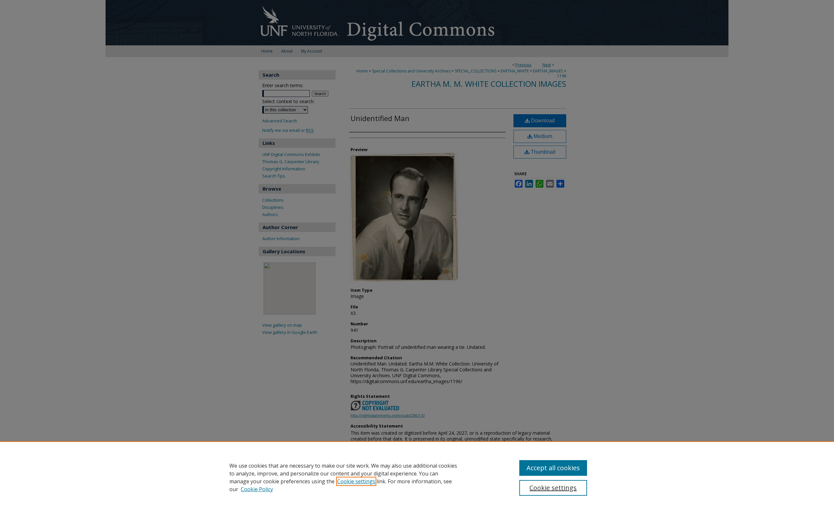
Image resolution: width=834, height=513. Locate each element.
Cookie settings (356, 481)
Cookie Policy (257, 489)
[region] (417, 477)
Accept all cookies (553, 467)
